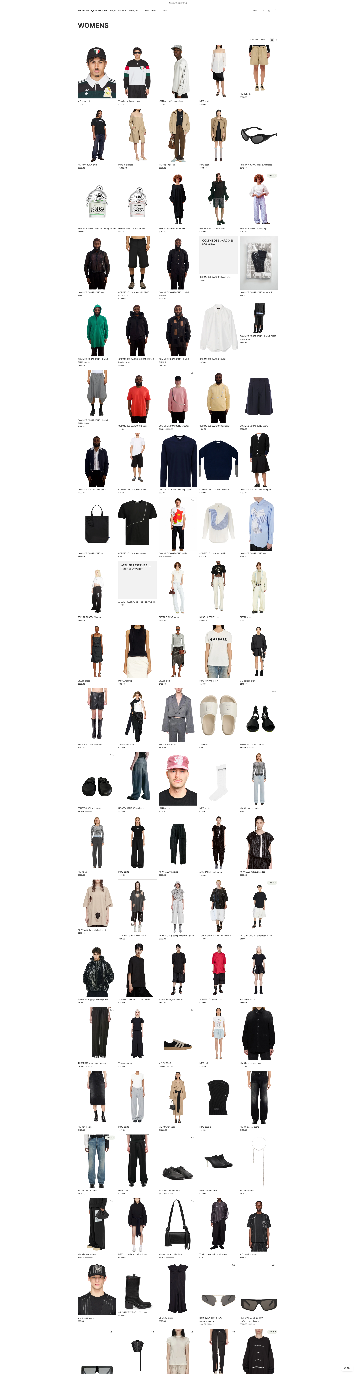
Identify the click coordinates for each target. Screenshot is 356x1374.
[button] (264, 40)
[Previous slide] (82, 72)
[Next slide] (112, 72)
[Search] (263, 11)
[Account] (269, 11)
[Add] (111, 94)
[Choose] (152, 94)
